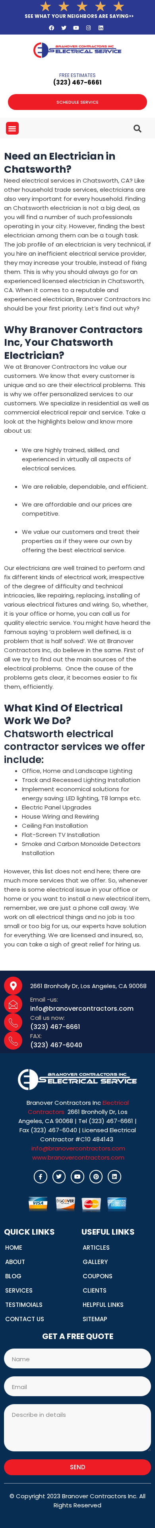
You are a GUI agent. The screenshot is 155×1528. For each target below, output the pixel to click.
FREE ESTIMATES (77, 75)
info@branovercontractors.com (78, 1148)
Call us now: (47, 1018)
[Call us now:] (13, 1022)
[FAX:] (13, 1040)
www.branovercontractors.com (78, 1157)
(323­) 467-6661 (77, 82)
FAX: (36, 1036)
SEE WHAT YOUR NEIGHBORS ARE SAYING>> (79, 16)
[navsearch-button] (127, 125)
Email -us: (44, 999)
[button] (12, 128)
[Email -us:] (13, 1004)
